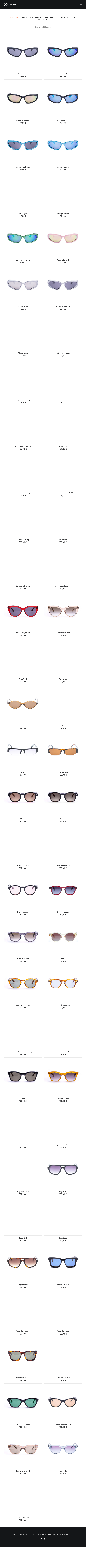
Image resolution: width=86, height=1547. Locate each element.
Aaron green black (63, 214)
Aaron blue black (23, 167)
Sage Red (23, 1238)
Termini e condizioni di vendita (64, 1534)
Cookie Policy (50, 1534)
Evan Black (23, 679)
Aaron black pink (23, 120)
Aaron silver (23, 307)
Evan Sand (23, 726)
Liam (63, 17)
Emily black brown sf (63, 586)
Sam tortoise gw (63, 1378)
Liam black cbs (23, 866)
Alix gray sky (23, 353)
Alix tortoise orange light (63, 493)
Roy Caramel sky (22, 1145)
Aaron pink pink (63, 260)
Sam (39, 19)
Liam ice (63, 959)
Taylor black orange (63, 1424)
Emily (46, 17)
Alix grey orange (63, 353)
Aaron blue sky (63, 167)
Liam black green (63, 866)
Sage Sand (63, 1238)
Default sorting (42, 23)
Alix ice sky (63, 446)
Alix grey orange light (22, 400)
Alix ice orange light (23, 446)
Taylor (45, 19)
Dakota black (63, 540)
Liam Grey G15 (23, 959)
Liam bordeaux (63, 912)
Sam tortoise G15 (23, 1378)
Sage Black (63, 1192)
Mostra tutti (15, 17)
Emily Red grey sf (23, 633)
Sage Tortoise (23, 1285)
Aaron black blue (63, 74)
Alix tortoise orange (23, 493)
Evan (52, 17)
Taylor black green (23, 1424)
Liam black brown (23, 819)
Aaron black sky (63, 120)
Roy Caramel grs (63, 1098)
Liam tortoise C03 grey (23, 1052)
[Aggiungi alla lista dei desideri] (39, 35)
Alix (31, 17)
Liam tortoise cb (63, 1052)
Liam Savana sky (63, 1005)
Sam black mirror (23, 1331)
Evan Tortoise (63, 726)
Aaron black (23, 74)
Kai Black (23, 772)
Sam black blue (63, 1285)
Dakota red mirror (23, 586)
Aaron (24, 17)
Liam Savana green (23, 1005)
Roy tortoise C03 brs (63, 1145)
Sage (74, 17)
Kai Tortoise (63, 772)
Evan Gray (63, 679)
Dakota (38, 17)
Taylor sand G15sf (23, 1471)
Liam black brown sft (63, 819)
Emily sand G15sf (63, 633)
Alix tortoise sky (23, 540)
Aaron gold (22, 214)
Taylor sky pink (23, 1517)
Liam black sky (23, 912)
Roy (68, 17)
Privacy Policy (40, 1534)
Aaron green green (23, 260)
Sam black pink (63, 1331)
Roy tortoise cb (23, 1192)
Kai (58, 17)
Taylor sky (63, 1471)
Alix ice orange (63, 400)
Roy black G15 (22, 1098)
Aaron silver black (63, 307)
